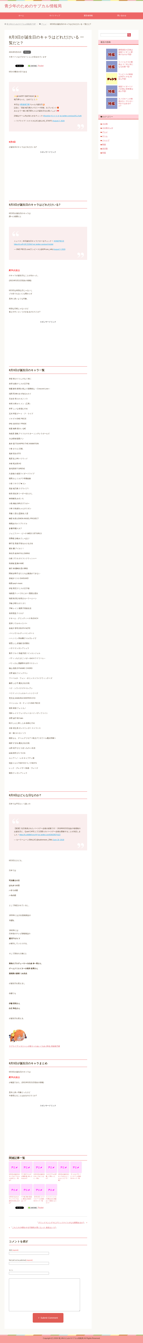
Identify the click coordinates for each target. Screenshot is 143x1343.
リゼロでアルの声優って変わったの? (51, 1176)
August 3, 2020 (59, 249)
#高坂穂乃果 (25, 104)
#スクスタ (55, 116)
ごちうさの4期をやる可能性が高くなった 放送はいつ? (34, 1227)
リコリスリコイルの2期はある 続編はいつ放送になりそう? (51, 1200)
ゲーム (105, 136)
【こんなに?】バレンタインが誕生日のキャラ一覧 (75, 1176)
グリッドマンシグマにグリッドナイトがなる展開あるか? (61, 1223)
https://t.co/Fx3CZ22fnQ (23, 244)
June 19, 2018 (58, 840)
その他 (105, 124)
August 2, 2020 (59, 121)
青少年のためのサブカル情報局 (33, 6)
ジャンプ (105, 140)
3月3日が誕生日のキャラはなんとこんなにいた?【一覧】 (63, 1177)
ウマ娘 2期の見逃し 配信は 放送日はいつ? (26, 1199)
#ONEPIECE (59, 241)
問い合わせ (121, 15)
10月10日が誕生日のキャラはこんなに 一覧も (39, 1176)
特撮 (104, 153)
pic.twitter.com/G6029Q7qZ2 (49, 835)
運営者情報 (88, 15)
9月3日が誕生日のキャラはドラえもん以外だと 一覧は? (14, 1177)
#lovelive (47, 116)
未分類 (105, 149)
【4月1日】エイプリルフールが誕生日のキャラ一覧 (39, 1199)
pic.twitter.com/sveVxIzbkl (43, 244)
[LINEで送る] (32, 66)
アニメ (27, 52)
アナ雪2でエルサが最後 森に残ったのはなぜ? (26, 1176)
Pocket (40, 66)
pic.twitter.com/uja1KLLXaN (71, 116)
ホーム (21, 15)
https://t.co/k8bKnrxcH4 (28, 835)
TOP (21, 24)
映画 (104, 144)
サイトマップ (54, 15)
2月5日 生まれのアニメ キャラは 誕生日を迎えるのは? (14, 1200)
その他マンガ (107, 128)
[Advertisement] (48, 169)
